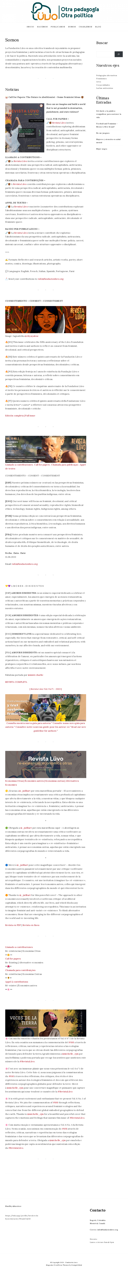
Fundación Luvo (71, 1262)
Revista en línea (31, 925)
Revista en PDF (13, 925)
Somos (72, 27)
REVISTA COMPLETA (16, 682)
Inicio (30, 27)
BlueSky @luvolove (13, 1206)
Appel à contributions (16, 981)
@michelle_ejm (70, 1053)
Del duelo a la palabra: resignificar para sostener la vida (108, 114)
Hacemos (42, 27)
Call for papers (13, 958)
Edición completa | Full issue (20, 415)
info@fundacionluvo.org (51, 279)
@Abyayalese (31, 336)
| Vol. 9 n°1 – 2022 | (46, 689)
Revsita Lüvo (21, 206)
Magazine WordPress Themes (57, 1265)
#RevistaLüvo (27, 1061)
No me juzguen (102, 133)
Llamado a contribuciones (19, 947)
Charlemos (85, 27)
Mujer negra (101, 149)
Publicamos (58, 27)
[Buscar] (119, 54)
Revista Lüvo (59, 122)
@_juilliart (24, 790)
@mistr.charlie (35, 675)
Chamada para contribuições (20, 970)
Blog (98, 27)
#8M (71, 1042)
